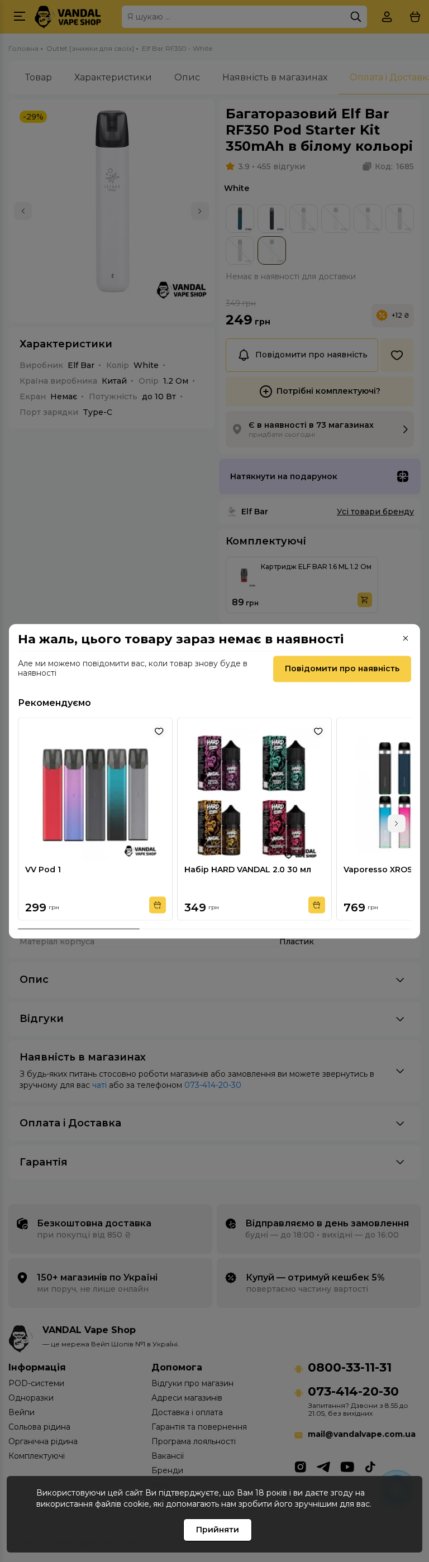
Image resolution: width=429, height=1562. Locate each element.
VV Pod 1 (43, 869)
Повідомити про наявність (342, 668)
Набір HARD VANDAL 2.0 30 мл (247, 869)
